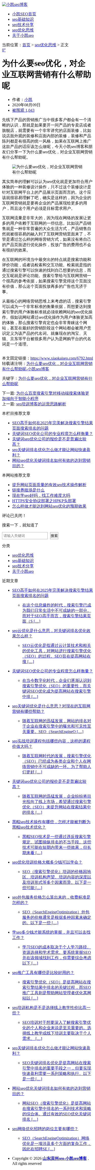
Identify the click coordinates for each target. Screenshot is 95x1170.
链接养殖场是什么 (28, 490)
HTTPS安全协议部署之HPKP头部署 (44, 501)
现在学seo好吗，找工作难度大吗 (41, 495)
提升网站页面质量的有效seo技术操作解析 (49, 485)
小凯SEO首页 (24, 14)
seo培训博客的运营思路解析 (41, 404)
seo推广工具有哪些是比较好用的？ (43, 972)
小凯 (28, 99)
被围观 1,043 (23, 110)
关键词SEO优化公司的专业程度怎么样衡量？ (52, 433)
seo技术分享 (23, 24)
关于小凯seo (23, 35)
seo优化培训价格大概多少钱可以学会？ (47, 862)
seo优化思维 (23, 30)
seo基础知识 (23, 19)
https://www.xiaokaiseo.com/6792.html (61, 358)
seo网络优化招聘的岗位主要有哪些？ (45, 1129)
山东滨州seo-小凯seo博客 (65, 1158)
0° (4, 50)
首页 (26, 45)
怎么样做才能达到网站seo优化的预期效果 (49, 506)
